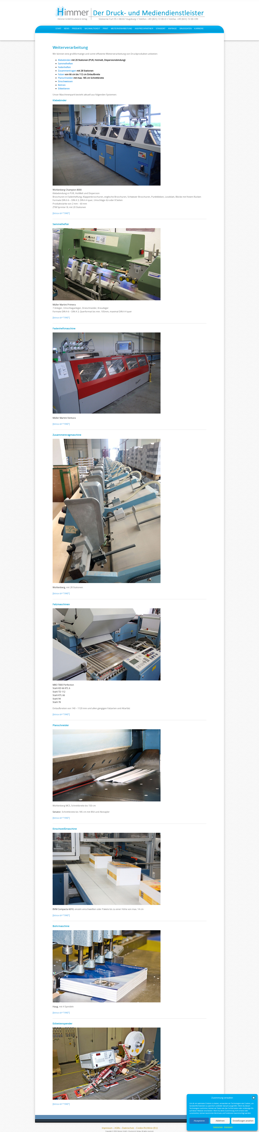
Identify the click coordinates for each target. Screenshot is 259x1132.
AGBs (117, 1128)
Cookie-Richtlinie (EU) (147, 1128)
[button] (253, 1097)
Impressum (228, 1127)
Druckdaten (186, 29)
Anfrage (172, 29)
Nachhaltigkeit (92, 29)
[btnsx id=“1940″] (61, 213)
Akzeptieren (199, 1120)
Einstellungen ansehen (243, 1120)
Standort (160, 29)
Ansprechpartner (144, 29)
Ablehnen (220, 1120)
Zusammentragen (67, 70)
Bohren (62, 85)
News (66, 29)
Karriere (198, 29)
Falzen (61, 74)
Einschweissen (65, 81)
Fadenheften (64, 67)
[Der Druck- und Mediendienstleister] (129, 13)
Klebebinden (64, 60)
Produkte (77, 29)
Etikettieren (64, 88)
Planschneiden (65, 77)
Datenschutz (218, 1127)
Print (105, 29)
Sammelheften (65, 63)
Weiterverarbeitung (121, 29)
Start (58, 29)
